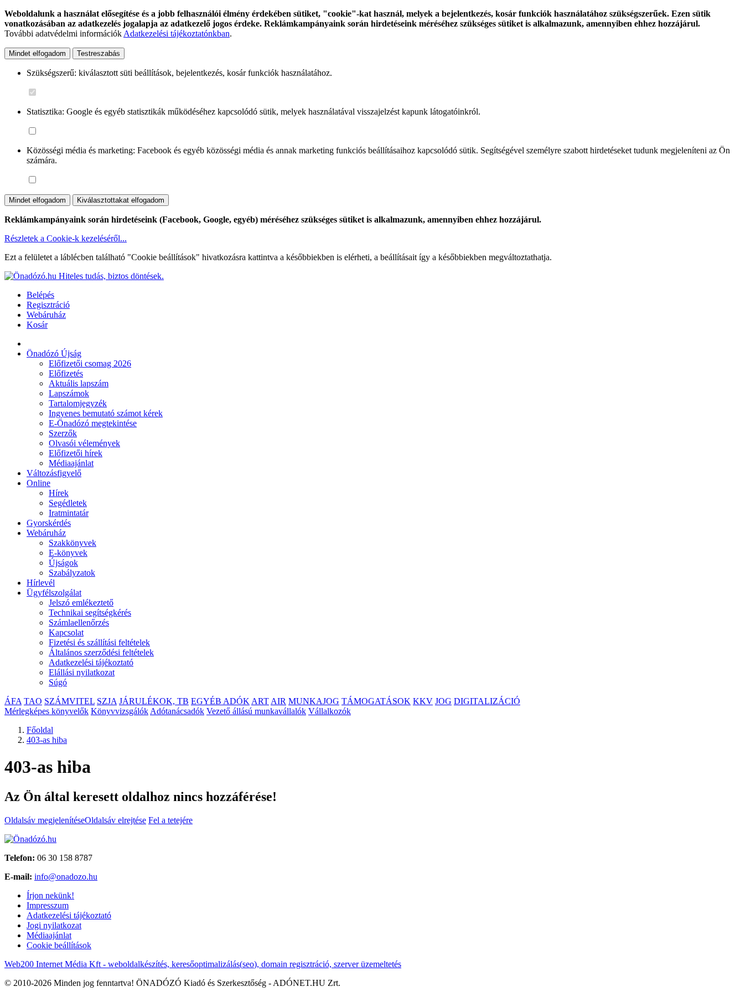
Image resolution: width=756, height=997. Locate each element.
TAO (33, 701)
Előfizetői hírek (75, 453)
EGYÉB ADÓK (220, 701)
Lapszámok (69, 393)
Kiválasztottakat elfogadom (120, 200)
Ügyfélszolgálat (54, 592)
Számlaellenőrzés (79, 622)
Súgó (58, 682)
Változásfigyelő (54, 473)
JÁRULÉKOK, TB (154, 701)
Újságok (63, 562)
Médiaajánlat (71, 463)
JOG (443, 701)
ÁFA (13, 701)
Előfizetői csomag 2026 (90, 363)
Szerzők (63, 433)
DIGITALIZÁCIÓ (487, 701)
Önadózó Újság (54, 353)
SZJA (107, 701)
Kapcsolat (66, 632)
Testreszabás (98, 53)
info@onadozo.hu (65, 876)
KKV (423, 701)
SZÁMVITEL (69, 701)
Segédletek (68, 503)
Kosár (37, 324)
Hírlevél (41, 582)
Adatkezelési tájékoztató (91, 662)
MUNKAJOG (313, 701)
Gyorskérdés (49, 523)
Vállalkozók (329, 711)
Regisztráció (48, 304)
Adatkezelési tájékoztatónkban (176, 33)
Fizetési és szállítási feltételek (99, 642)
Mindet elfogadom (37, 53)
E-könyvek (68, 552)
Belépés (40, 294)
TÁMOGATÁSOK (376, 701)
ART (260, 701)
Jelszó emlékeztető (81, 602)
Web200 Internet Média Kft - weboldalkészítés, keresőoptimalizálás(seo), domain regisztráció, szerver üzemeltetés (202, 964)
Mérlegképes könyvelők (46, 711)
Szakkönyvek (72, 542)
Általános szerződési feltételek (101, 652)
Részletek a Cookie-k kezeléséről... (65, 238)
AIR (278, 701)
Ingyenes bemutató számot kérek (106, 413)
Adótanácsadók (177, 711)
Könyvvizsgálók (119, 711)
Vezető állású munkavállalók (256, 711)
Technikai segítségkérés (90, 612)
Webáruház (46, 314)
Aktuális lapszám (78, 383)
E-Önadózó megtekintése (93, 423)
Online (38, 483)
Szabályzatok (72, 572)
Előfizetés (66, 373)
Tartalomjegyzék (78, 403)
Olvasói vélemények (84, 443)
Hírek (59, 493)
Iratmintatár (69, 513)
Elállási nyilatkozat (82, 672)
